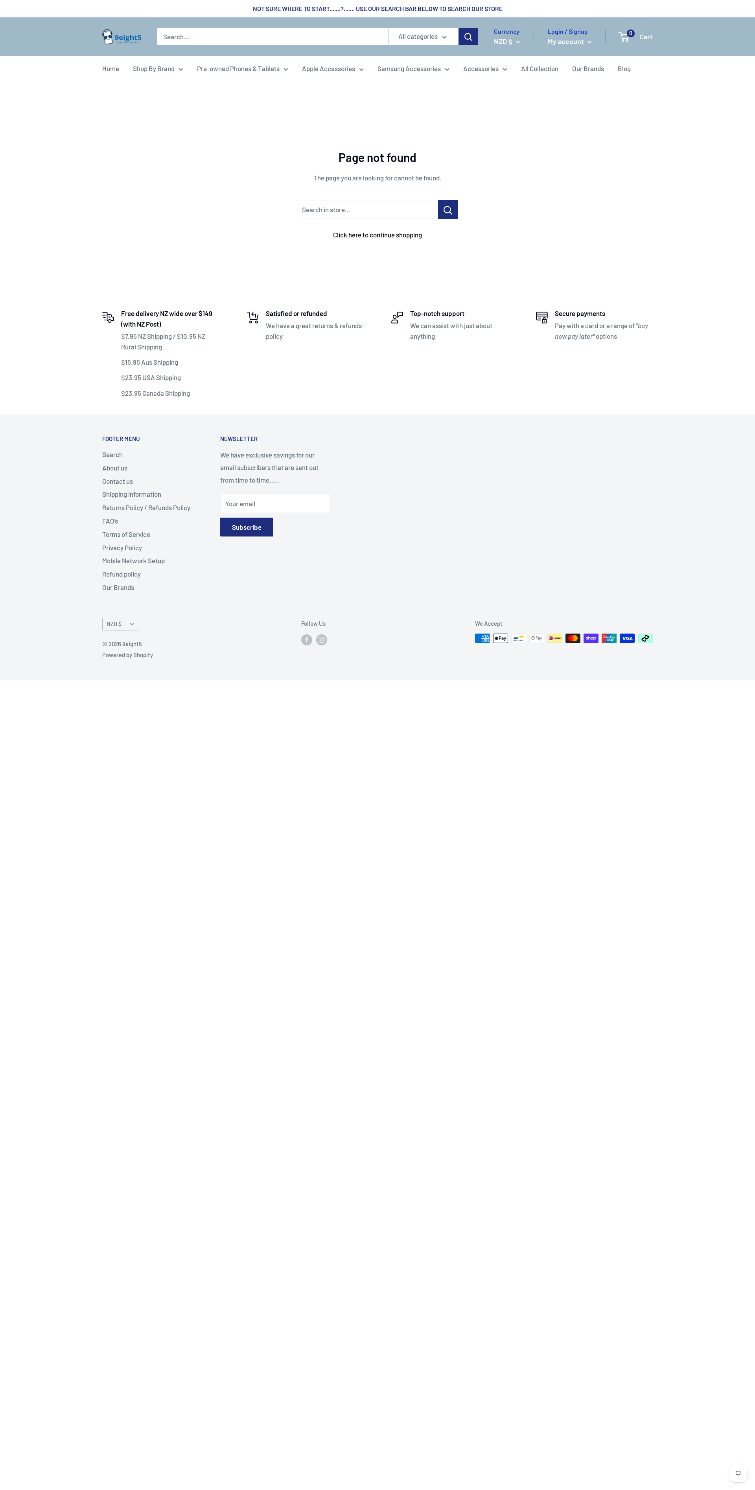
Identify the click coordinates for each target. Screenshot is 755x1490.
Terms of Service (126, 534)
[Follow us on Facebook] (306, 639)
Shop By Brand (154, 68)
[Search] (468, 37)
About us (114, 468)
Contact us (117, 481)
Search (112, 454)
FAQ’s (110, 521)
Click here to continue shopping (377, 235)
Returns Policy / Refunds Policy (146, 507)
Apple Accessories (328, 68)
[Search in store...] (448, 209)
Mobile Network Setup (133, 560)
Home (110, 68)
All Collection (539, 68)
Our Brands (588, 68)
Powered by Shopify (127, 654)
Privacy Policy (122, 547)
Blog (624, 68)
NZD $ (114, 624)
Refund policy (121, 574)
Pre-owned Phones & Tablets (238, 68)
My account (567, 41)
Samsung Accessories (409, 68)
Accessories (481, 68)
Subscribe (246, 527)
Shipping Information (131, 494)
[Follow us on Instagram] (321, 639)
